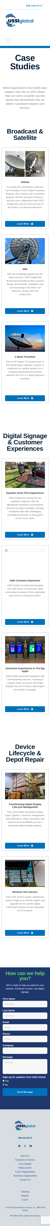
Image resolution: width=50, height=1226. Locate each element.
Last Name (9, 1010)
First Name (9, 998)
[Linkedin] (19, 1146)
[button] (8, 41)
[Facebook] (31, 1146)
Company (8, 1045)
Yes (7, 1081)
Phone (6, 1034)
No (6, 1084)
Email (6, 1022)
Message (8, 1057)
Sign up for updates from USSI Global (24, 1077)
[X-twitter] (25, 1146)
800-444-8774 (34, 6)
